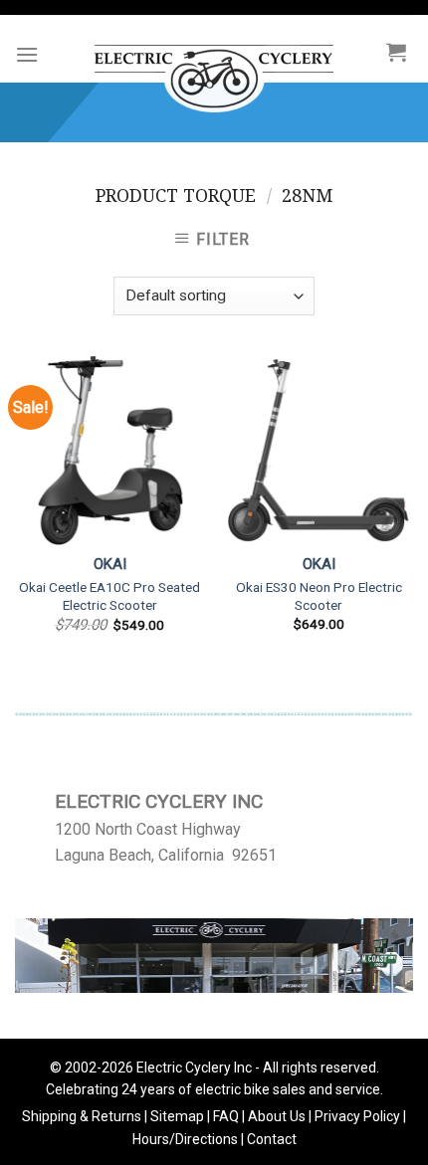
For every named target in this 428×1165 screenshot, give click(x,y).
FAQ (226, 1116)
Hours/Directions (185, 1139)
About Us (277, 1116)
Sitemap (177, 1116)
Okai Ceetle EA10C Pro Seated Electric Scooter (109, 596)
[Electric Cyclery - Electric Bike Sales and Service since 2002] (214, 68)
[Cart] (396, 52)
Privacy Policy (357, 1116)
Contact (272, 1139)
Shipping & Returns (81, 1116)
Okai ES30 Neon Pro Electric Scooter (319, 596)
